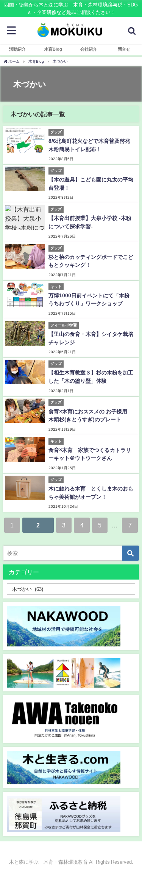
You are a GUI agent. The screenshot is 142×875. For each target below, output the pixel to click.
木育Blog (53, 49)
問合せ (124, 49)
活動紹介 (17, 49)
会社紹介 (88, 49)
